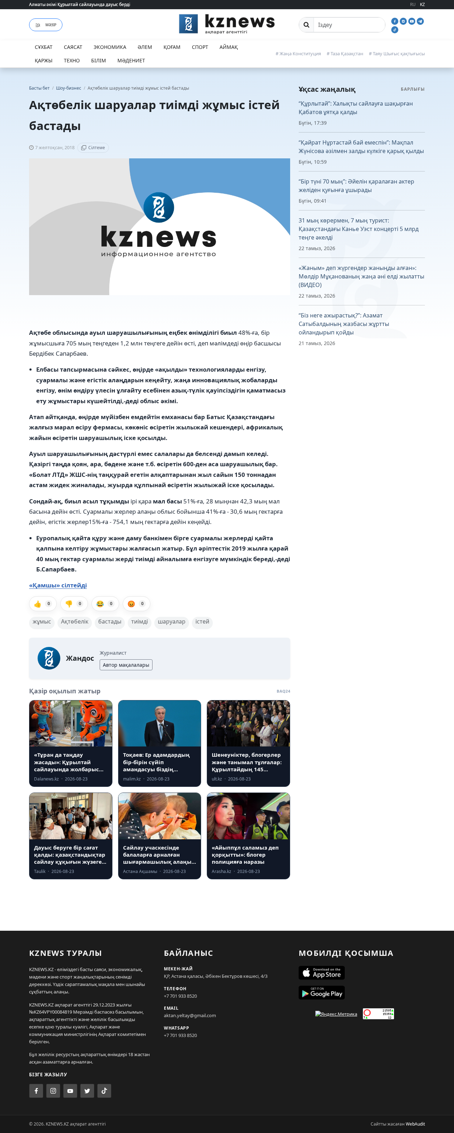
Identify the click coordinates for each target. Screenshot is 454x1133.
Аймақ (229, 47)
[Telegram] (420, 20)
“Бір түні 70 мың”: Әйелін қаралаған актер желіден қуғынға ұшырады (356, 185)
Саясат (73, 47)
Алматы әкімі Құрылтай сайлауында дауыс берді (79, 4)
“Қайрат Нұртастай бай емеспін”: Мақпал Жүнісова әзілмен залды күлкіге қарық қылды (361, 147)
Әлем (145, 47)
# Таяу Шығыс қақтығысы (397, 53)
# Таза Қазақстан (345, 53)
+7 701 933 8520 (180, 996)
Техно (72, 60)
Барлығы (413, 89)
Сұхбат (43, 47)
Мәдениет (131, 60)
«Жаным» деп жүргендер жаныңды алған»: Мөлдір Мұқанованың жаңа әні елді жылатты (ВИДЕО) (361, 276)
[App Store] (362, 973)
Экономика (110, 47)
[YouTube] (412, 20)
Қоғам (172, 47)
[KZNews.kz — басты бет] (227, 23)
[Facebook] (395, 20)
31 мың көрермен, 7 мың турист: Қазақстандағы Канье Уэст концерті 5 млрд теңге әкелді (359, 228)
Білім (98, 60)
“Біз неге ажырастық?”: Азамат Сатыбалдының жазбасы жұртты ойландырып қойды (344, 323)
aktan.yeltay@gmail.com (190, 1015)
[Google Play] (362, 993)
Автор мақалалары (126, 664)
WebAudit (415, 1124)
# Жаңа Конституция (298, 53)
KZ (422, 4)
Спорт (200, 47)
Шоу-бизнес (69, 88)
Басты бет (39, 88)
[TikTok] (394, 29)
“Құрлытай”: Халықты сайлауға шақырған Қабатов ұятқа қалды (356, 108)
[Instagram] (404, 20)
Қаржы (43, 60)
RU (413, 4)
